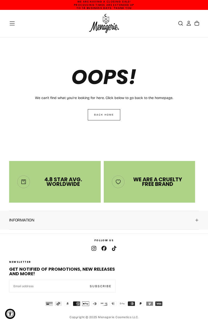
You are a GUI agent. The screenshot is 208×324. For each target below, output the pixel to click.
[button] (12, 23)
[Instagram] (94, 248)
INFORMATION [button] (21, 220)
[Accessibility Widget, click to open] (10, 314)
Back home (104, 114)
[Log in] (189, 23)
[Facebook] (104, 248)
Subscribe (100, 286)
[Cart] (197, 23)
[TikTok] (114, 248)
